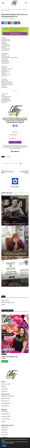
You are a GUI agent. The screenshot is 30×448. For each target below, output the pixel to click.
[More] (20, 163)
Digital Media (3, 358)
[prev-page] (2, 289)
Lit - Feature (7, 156)
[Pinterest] (9, 22)
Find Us (3, 304)
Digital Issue (4, 354)
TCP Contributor (5, 18)
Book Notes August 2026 (15, 285)
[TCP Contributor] (15, 181)
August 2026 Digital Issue (9, 357)
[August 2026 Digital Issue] (15, 334)
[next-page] (4, 289)
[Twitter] (6, 22)
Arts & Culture (7, 9)
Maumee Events (5, 401)
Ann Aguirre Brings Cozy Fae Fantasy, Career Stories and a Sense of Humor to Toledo (15, 253)
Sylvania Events (5, 405)
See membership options (15, 33)
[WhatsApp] (12, 22)
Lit (11, 9)
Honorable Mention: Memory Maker (7, 172)
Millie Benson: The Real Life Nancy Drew (15, 224)
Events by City (5, 394)
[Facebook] (2, 22)
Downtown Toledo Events (7, 396)
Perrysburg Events (5, 403)
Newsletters (5, 300)
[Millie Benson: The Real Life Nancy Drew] (15, 210)
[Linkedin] (15, 22)
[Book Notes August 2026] (15, 271)
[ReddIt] (18, 22)
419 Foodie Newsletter (7, 302)
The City (15, 221)
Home (2, 9)
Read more (4, 361)
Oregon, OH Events (6, 398)
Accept (4, 445)
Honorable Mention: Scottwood (24, 172)
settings (11, 443)
